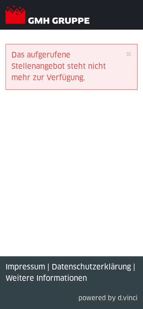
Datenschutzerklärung (91, 267)
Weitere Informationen (46, 278)
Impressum (25, 267)
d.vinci (128, 298)
